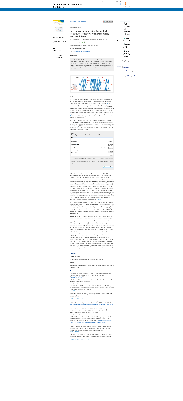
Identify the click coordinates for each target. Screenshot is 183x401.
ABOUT (107, 39)
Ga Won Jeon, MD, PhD (76, 42)
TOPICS (58, 39)
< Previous (56, 41)
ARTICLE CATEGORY (69, 39)
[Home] (68, 32)
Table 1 (78, 127)
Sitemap (109, 1)
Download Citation (126, 55)
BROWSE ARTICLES (82, 39)
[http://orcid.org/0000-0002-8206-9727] (82, 42)
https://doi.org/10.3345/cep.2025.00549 (82, 51)
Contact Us (115, 1)
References (59, 57)
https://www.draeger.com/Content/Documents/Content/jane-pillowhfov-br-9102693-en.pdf (91, 304)
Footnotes (59, 55)
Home (103, 1)
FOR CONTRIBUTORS (97, 39)
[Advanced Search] (125, 41)
